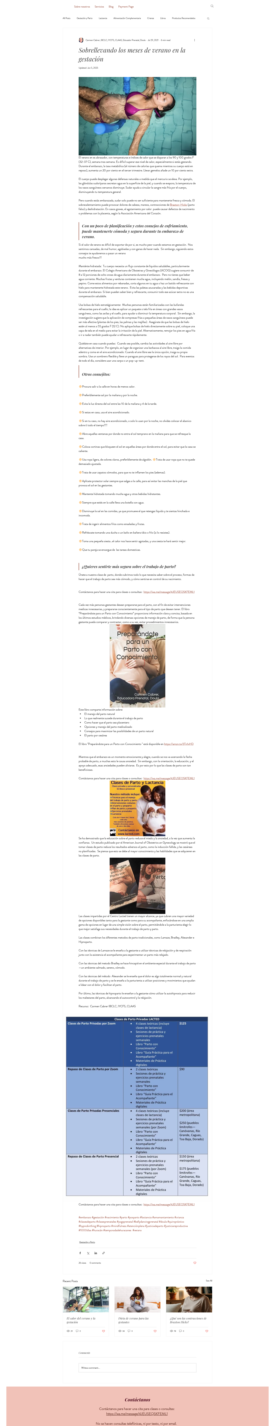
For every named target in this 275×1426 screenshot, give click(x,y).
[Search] (212, 6)
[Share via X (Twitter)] (87, 1253)
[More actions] (194, 40)
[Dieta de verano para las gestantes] (138, 1299)
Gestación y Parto (84, 18)
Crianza (150, 18)
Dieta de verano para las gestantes (133, 1320)
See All (209, 1280)
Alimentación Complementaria (127, 18)
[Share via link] (103, 1253)
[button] (208, 18)
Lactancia (103, 18)
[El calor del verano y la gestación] (86, 1299)
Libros (163, 18)
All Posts (66, 18)
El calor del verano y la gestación (81, 1320)
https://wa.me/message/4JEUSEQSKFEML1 (137, 1413)
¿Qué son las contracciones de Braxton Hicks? (188, 1320)
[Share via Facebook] (80, 1253)
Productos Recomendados (183, 18)
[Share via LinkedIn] (95, 1253)
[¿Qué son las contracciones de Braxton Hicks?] (189, 1299)
